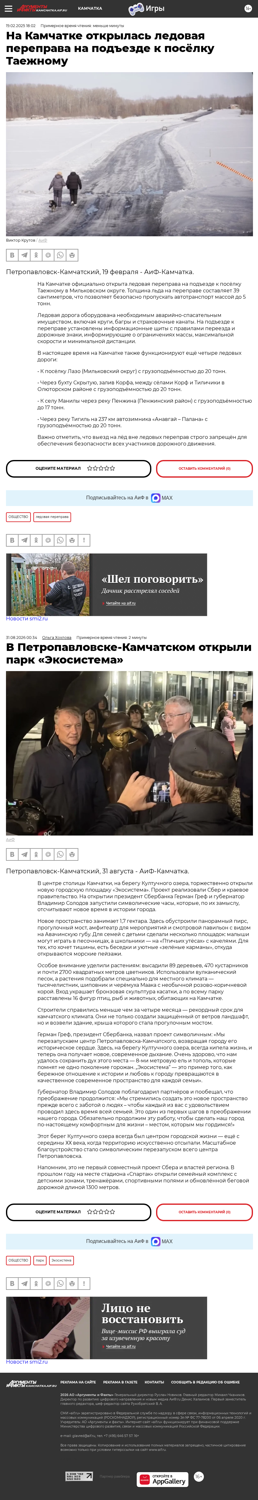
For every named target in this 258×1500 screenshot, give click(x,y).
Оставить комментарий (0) (205, 469)
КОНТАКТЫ (154, 1382)
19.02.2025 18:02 (21, 25)
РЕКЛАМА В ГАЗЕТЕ (120, 1382)
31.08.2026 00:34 (21, 637)
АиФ (42, 240)
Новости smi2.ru (27, 619)
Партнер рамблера (115, 1476)
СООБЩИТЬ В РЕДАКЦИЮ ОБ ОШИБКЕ (205, 1382)
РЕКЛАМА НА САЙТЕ (78, 1382)
